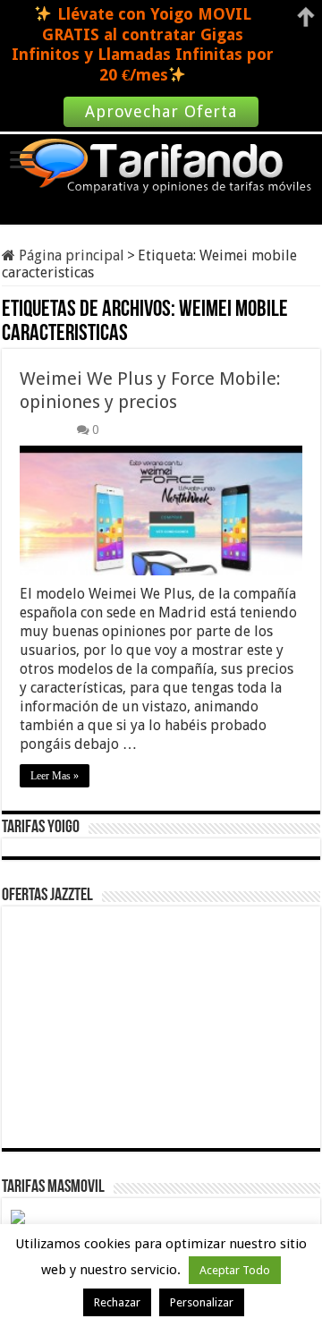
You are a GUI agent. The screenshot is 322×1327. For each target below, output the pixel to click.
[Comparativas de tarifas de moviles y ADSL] (161, 167)
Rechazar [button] (117, 1302)
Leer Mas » (54, 776)
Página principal (69, 255)
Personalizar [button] (201, 1302)
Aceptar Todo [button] (234, 1270)
